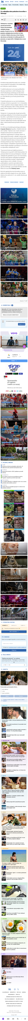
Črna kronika (15, 4)
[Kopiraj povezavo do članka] (26, 20)
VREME (13, 360)
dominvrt (5, 883)
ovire (23, 625)
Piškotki (18, 994)
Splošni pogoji (19, 999)
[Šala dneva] (24, 665)
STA (4, 19)
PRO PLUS (19, 992)
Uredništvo (13, 992)
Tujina (9, 4)
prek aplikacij (5, 689)
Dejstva (22, 4)
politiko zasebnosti (22, 647)
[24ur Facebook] (14, 989)
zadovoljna (6, 740)
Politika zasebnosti (10, 999)
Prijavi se (21, 324)
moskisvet (5, 848)
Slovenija (5, 4)
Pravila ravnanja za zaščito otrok (14, 1001)
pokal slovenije (14, 182)
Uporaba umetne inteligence (14, 1005)
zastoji (14, 625)
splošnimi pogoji (12, 647)
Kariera (24, 992)
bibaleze (5, 705)
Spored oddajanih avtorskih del (14, 1003)
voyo (4, 954)
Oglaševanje (5, 992)
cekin (4, 812)
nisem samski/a (5, 693)
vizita (4, 775)
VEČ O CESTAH (13, 631)
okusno (5, 918)
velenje (21, 182)
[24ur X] (18, 989)
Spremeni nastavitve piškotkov (14, 996)
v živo (3, 691)
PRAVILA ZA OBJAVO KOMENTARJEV (11, 314)
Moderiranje (11, 994)
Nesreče (5, 625)
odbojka (7, 182)
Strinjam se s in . (14, 647)
